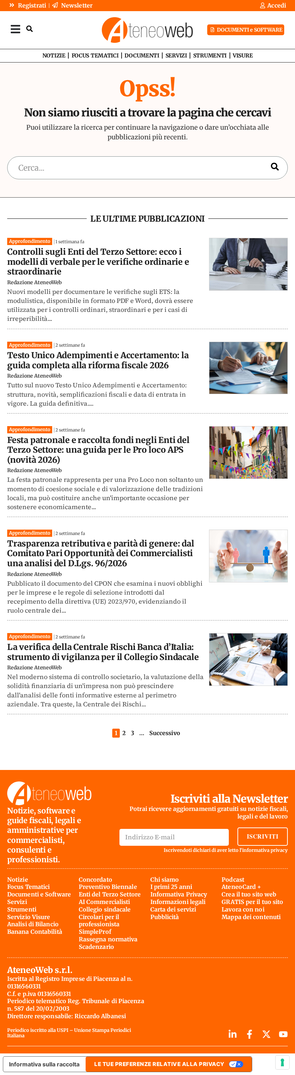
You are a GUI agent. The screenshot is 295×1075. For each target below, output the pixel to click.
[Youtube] (283, 1034)
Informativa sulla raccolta (44, 1064)
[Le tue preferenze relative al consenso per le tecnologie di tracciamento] (282, 1062)
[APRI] (15, 29)
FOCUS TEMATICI (95, 55)
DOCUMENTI (141, 55)
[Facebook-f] (249, 1034)
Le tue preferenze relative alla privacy (159, 1064)
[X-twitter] (266, 1034)
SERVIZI (176, 55)
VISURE (243, 55)
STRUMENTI (210, 55)
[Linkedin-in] (232, 1034)
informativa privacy (265, 850)
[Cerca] (275, 168)
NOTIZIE (53, 55)
